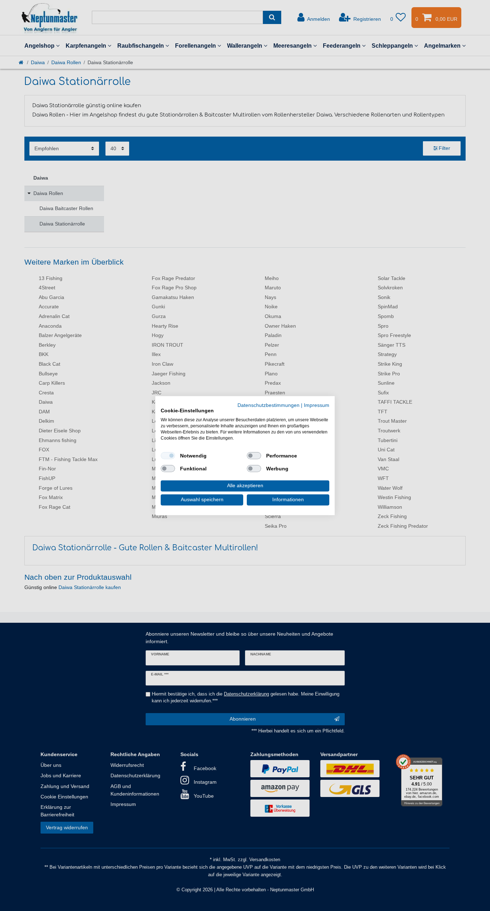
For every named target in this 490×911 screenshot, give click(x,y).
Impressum (316, 405)
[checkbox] (168, 455)
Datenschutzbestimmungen (268, 405)
